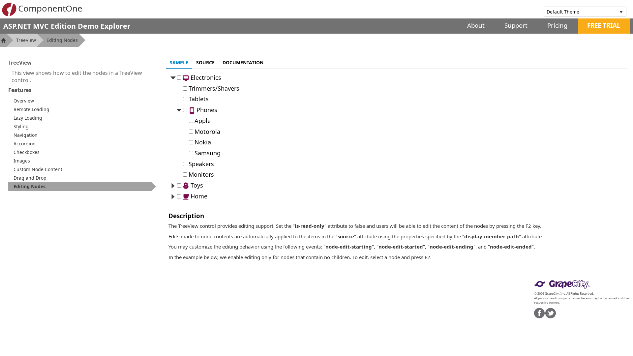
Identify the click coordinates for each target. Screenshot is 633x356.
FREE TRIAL (603, 25)
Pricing (557, 25)
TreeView (26, 40)
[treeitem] (82, 186)
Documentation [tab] (243, 62)
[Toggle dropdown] (621, 11)
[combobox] (580, 11)
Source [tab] (205, 62)
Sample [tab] (179, 62)
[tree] (397, 136)
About (476, 25)
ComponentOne (50, 8)
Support (516, 25)
